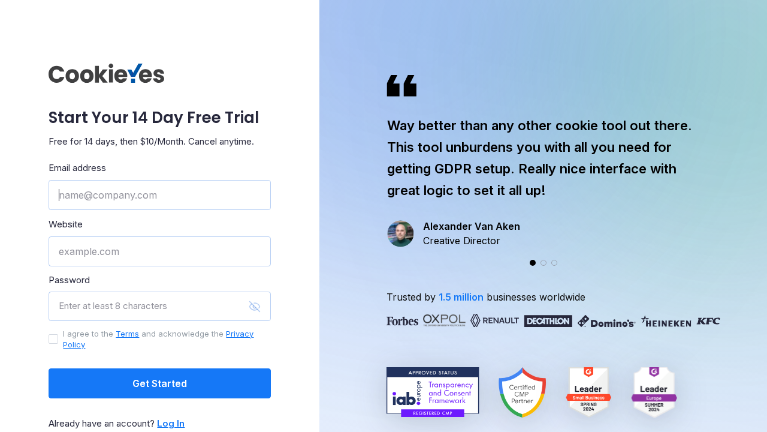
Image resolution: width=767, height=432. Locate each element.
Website (66, 224)
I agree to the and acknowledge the (158, 339)
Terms (127, 333)
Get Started (159, 383)
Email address (77, 167)
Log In (171, 423)
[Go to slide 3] (554, 263)
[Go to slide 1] (533, 263)
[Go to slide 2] (543, 263)
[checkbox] (53, 339)
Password (69, 280)
